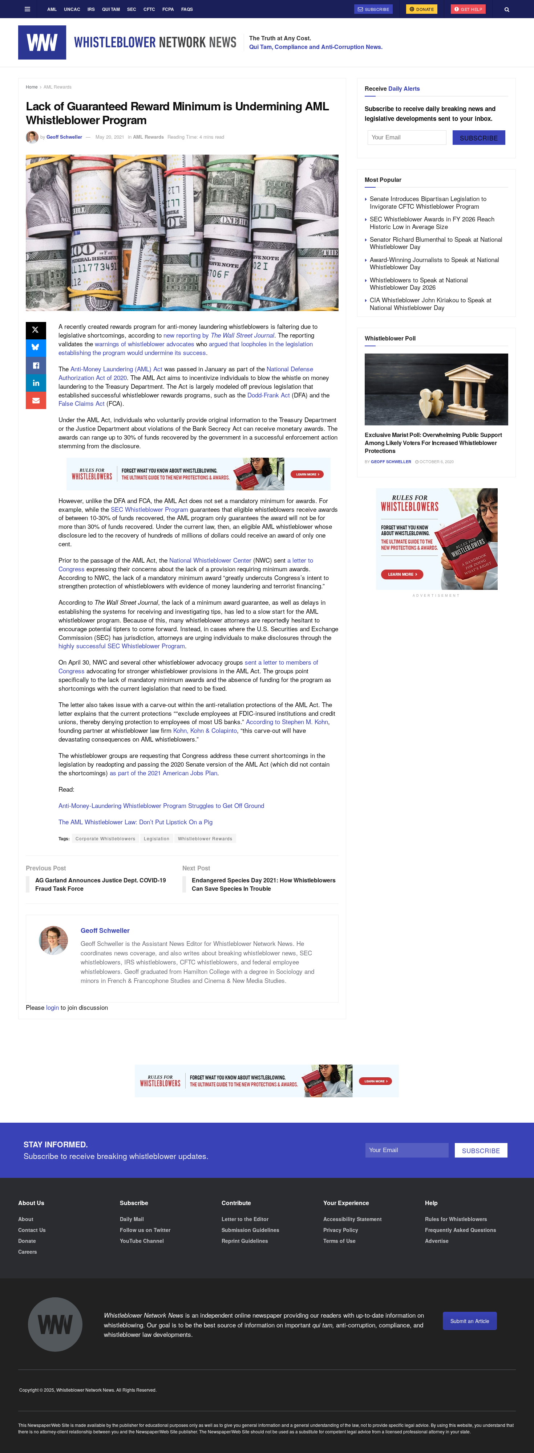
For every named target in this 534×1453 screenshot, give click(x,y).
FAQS (187, 9)
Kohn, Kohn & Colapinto (205, 730)
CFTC (149, 9)
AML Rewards (58, 86)
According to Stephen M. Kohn (287, 721)
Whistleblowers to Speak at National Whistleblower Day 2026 (419, 283)
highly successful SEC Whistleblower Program (121, 645)
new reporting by (218, 334)
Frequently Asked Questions (460, 1229)
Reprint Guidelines (245, 1240)
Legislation (157, 838)
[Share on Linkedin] (36, 383)
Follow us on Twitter (145, 1229)
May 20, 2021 (110, 136)
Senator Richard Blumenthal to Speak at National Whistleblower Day (436, 242)
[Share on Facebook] (36, 365)
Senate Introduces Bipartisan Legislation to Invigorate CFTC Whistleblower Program (428, 202)
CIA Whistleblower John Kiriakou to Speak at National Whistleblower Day (430, 303)
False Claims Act (81, 403)
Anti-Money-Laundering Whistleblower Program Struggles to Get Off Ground (161, 805)
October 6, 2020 (436, 461)
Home (32, 86)
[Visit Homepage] (127, 42)
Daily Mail (132, 1219)
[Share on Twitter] (36, 330)
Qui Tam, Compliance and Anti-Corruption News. (316, 46)
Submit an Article (469, 1321)
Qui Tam (111, 9)
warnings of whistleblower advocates (144, 343)
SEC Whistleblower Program (149, 509)
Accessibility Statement (352, 1219)
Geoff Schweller (64, 136)
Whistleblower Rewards (205, 838)
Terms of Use (339, 1240)
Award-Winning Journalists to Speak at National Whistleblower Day (434, 263)
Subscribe (376, 9)
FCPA (168, 9)
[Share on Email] (36, 400)
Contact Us (32, 1229)
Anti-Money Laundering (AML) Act (116, 368)
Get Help (471, 9)
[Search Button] (507, 9)
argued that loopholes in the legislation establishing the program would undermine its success (185, 348)
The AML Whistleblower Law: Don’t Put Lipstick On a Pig (135, 821)
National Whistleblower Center (210, 559)
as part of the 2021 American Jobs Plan (163, 772)
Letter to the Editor (245, 1219)
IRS (91, 9)
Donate (424, 9)
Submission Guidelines (250, 1229)
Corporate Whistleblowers (105, 838)
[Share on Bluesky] (36, 348)
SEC (131, 9)
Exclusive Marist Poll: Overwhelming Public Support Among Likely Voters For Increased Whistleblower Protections (433, 442)
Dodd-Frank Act (268, 394)
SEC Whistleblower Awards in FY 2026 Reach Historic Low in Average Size (432, 222)
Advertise (437, 1240)
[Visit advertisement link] (198, 474)
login (52, 1007)
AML (52, 9)
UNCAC (72, 9)
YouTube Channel (142, 1240)
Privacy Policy (340, 1229)
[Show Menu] (27, 9)
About (25, 1219)
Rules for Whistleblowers (456, 1219)
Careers (27, 1251)
